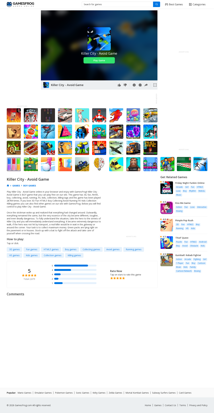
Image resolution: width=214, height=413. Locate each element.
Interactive (201, 207)
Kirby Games (99, 392)
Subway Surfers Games (164, 392)
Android (202, 241)
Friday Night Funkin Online (189, 182)
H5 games (14, 255)
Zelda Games (115, 392)
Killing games (74, 255)
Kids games (32, 255)
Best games (176, 4)
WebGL (201, 191)
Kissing (179, 211)
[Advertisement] (22, 57)
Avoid (185, 245)
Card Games (185, 392)
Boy (185, 191)
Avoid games (113, 249)
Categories (199, 4)
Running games (133, 249)
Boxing (197, 271)
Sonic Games (82, 392)
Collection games (52, 255)
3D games (14, 249)
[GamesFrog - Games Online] (20, 4)
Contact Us (170, 405)
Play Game (99, 60)
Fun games (31, 249)
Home (148, 405)
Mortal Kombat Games (137, 392)
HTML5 (200, 187)
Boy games (70, 249)
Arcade (179, 187)
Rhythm (192, 191)
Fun (192, 187)
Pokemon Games (64, 392)
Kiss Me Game (183, 202)
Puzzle (179, 241)
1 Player (179, 263)
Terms (182, 405)
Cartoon (201, 263)
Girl (186, 187)
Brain (178, 267)
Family (193, 267)
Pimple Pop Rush (184, 220)
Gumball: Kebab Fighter (188, 255)
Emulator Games (43, 392)
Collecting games (91, 249)
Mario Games (24, 392)
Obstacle (194, 245)
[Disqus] (107, 337)
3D (177, 224)
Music (178, 194)
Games (158, 405)
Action (179, 207)
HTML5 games (51, 249)
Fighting (197, 259)
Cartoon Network (184, 271)
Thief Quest (181, 237)
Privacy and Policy (198, 405)
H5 (187, 228)
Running (179, 228)
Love (178, 191)
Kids (193, 228)
